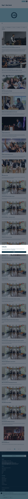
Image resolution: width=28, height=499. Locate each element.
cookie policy (13, 249)
